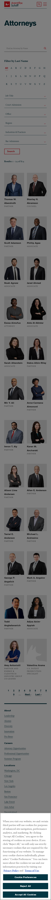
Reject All (25, 886)
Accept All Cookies (25, 894)
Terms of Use (32, 870)
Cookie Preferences (25, 877)
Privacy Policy (11, 870)
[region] (25, 856)
